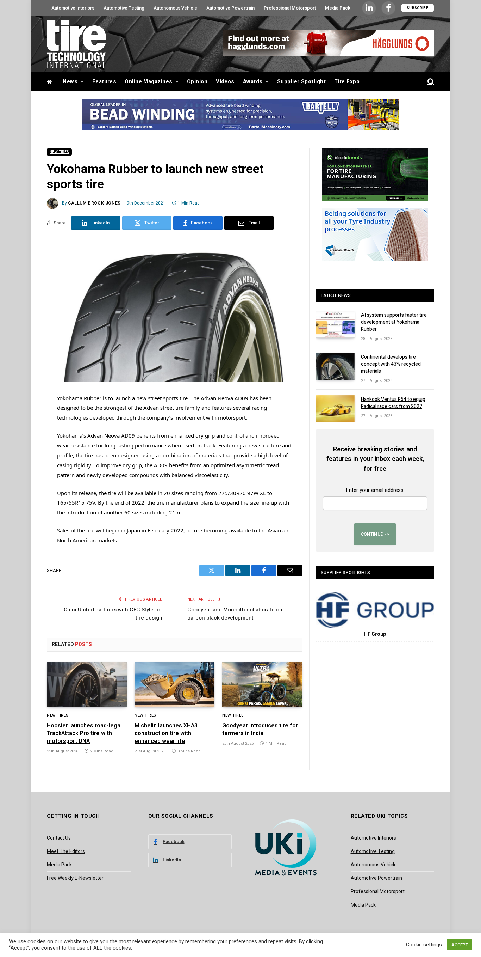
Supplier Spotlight (301, 81)
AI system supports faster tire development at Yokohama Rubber (394, 322)
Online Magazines (148, 81)
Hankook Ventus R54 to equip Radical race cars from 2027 (393, 403)
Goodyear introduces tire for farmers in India (260, 730)
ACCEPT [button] (459, 944)
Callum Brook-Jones (94, 203)
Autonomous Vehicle (175, 8)
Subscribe (417, 8)
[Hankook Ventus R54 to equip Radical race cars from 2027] (335, 408)
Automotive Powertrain (230, 8)
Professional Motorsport (290, 8)
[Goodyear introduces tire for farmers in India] (262, 684)
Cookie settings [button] (424, 945)
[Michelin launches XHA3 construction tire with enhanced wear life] (174, 684)
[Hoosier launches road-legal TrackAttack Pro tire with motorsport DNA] (87, 684)
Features (104, 81)
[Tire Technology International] (76, 44)
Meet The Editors (66, 851)
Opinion (197, 81)
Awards (253, 81)
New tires (59, 152)
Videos (225, 81)
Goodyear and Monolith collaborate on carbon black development (234, 614)
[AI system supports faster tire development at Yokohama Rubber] (335, 324)
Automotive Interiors (72, 8)
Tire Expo (347, 81)
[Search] (430, 82)
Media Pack (337, 8)
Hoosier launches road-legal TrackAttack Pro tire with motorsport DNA (84, 733)
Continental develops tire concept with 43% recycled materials (391, 364)
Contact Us (59, 838)
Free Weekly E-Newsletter (75, 878)
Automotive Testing (124, 8)
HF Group (375, 634)
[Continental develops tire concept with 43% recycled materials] (335, 366)
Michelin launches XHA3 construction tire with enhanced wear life (166, 733)
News (70, 81)
